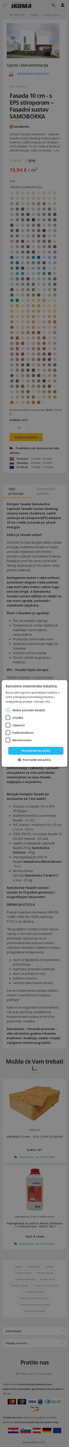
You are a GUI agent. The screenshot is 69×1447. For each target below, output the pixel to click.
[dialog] (34, 723)
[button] (34, 760)
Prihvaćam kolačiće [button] (36, 750)
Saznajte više (42, 701)
